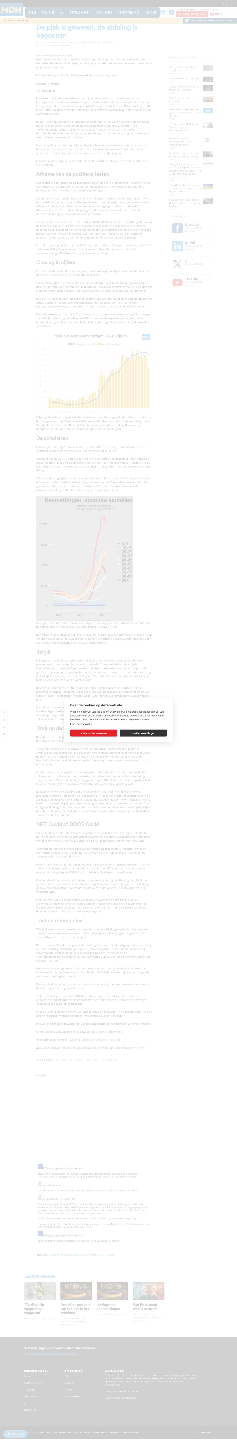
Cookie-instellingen (143, 733)
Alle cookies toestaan (94, 733)
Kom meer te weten (81, 723)
